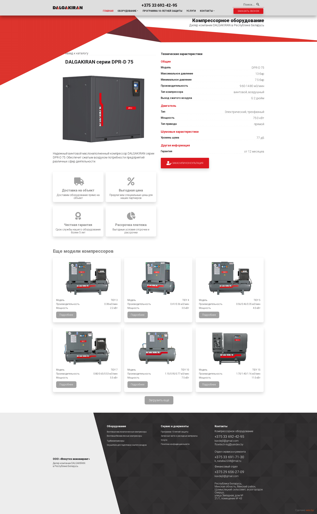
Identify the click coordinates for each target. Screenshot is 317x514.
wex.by (310, 510)
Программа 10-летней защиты (162, 11)
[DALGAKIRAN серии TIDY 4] (158, 278)
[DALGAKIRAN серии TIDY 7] (87, 348)
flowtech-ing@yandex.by (229, 444)
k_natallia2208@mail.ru (228, 461)
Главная (108, 11)
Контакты (206, 11)
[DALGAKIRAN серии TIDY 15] (229, 348)
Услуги (191, 11)
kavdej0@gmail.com (227, 440)
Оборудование (127, 11)
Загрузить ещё (159, 400)
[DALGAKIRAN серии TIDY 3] (87, 278)
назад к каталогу (76, 53)
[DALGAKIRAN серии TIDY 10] (158, 348)
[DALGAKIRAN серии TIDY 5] (229, 278)
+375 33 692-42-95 (159, 5)
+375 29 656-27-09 (229, 472)
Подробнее (66, 314)
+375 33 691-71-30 (229, 457)
